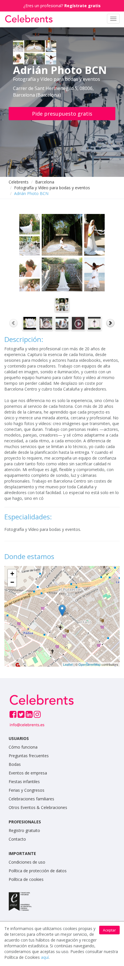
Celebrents (19, 182)
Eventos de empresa (28, 773)
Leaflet (68, 664)
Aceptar (109, 930)
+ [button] (12, 573)
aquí (45, 957)
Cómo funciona (23, 747)
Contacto (17, 839)
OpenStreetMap (89, 664)
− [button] (12, 582)
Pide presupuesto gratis (62, 113)
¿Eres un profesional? (62, 5)
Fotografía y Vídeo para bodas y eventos (52, 187)
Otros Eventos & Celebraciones (38, 807)
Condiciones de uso (27, 862)
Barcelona (44, 182)
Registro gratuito (24, 830)
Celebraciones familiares (31, 799)
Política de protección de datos (38, 870)
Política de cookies (26, 879)
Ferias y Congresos (26, 790)
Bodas (15, 764)
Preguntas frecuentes (29, 755)
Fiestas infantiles (24, 781)
